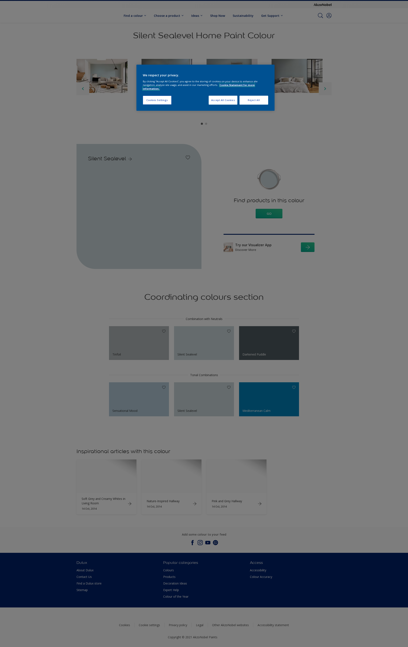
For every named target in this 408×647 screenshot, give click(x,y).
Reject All (254, 100)
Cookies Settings (157, 100)
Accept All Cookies (223, 100)
